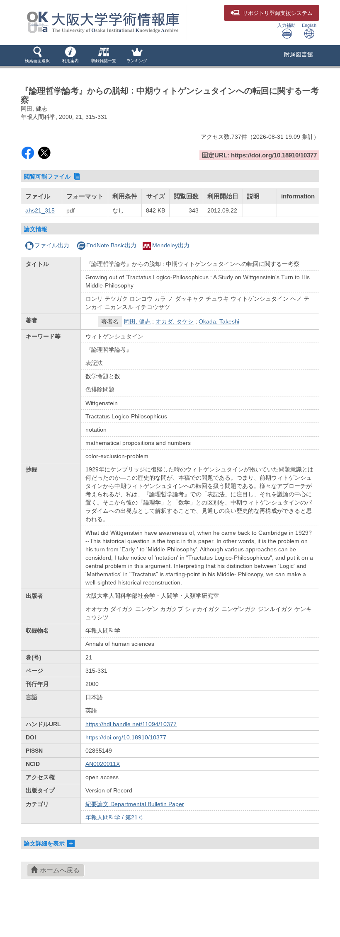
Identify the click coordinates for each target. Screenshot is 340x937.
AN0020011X (102, 764)
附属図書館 (298, 54)
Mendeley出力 (170, 245)
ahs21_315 (40, 210)
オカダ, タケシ (174, 321)
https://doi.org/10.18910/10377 (125, 737)
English (309, 25)
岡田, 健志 (137, 321)
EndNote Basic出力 (111, 245)
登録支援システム (278, 13)
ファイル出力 (51, 245)
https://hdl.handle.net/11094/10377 (131, 724)
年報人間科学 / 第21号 (114, 817)
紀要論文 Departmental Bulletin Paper (134, 804)
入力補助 (286, 25)
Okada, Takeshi (219, 321)
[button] (37, 55)
